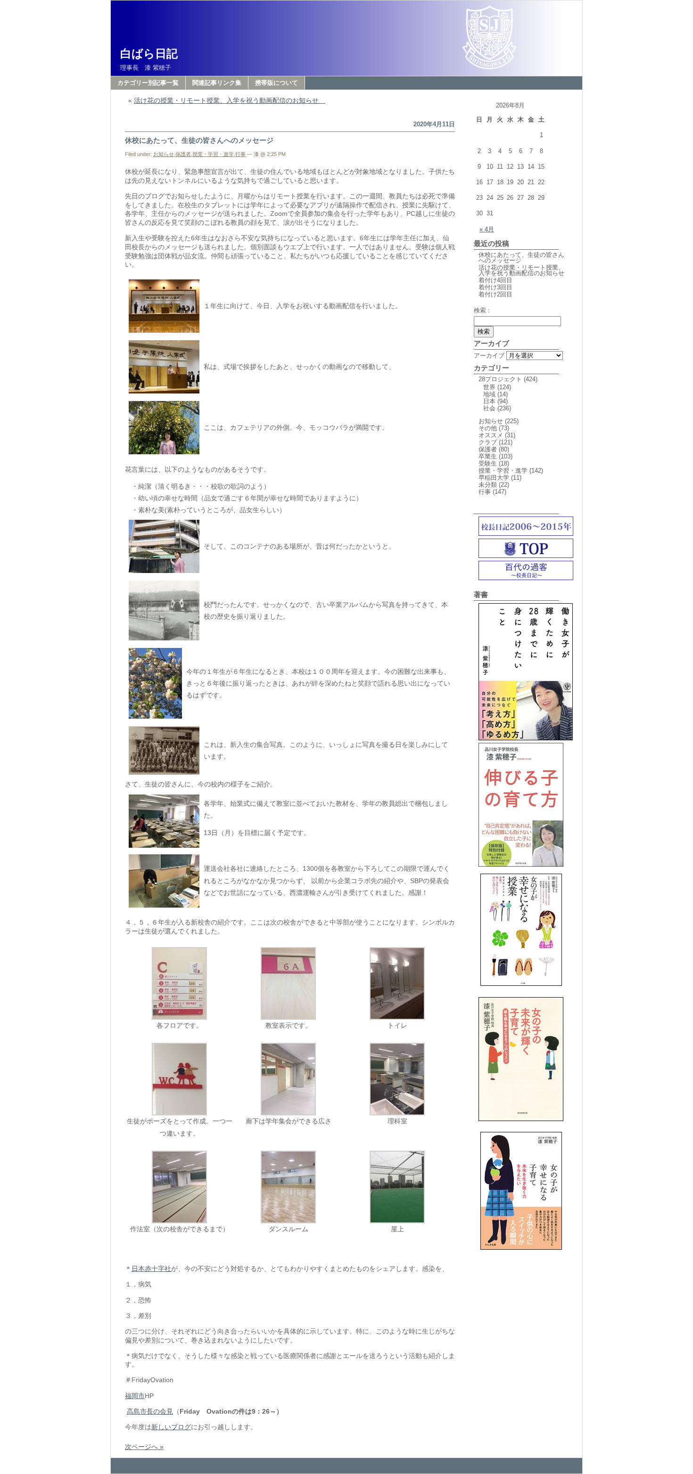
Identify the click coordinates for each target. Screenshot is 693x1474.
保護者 (183, 154)
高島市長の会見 (150, 1411)
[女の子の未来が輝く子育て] (520, 1122)
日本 (489, 401)
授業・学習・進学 (213, 154)
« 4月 (486, 229)
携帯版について (276, 82)
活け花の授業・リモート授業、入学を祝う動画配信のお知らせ (229, 100)
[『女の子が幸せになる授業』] (520, 988)
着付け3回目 (495, 287)
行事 (240, 154)
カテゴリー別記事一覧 (148, 82)
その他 (487, 428)
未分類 (487, 484)
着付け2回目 (495, 294)
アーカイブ (489, 355)
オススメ (490, 435)
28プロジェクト (500, 379)
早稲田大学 (493, 477)
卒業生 (487, 456)
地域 (489, 394)
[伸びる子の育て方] (520, 864)
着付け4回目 (495, 280)
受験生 (487, 463)
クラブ (487, 442)
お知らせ (163, 154)
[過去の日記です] (526, 534)
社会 (489, 408)
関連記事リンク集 (216, 82)
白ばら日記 (149, 53)
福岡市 (135, 1396)
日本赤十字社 (151, 1268)
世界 (489, 387)
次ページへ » (144, 1446)
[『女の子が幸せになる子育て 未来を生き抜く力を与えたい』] (520, 1252)
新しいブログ (171, 1427)
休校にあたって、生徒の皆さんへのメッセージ (199, 140)
